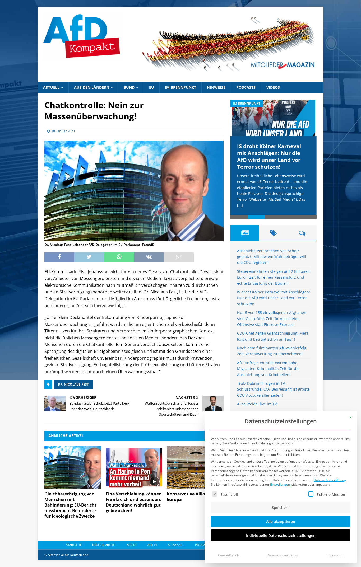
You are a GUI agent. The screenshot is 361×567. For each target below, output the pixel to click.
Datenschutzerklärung (330, 480)
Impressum (335, 555)
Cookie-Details (228, 555)
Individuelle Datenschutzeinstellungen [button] (281, 535)
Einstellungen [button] (280, 484)
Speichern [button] (281, 507)
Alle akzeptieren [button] (280, 521)
